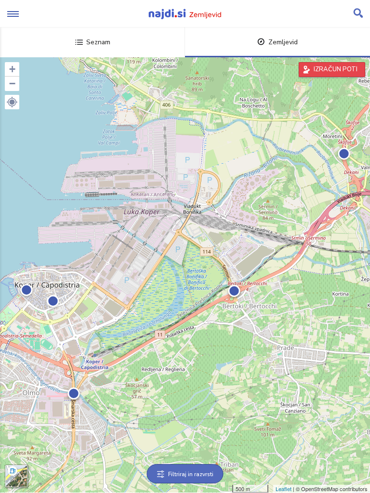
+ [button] (12, 69)
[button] (12, 102)
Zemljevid (283, 42)
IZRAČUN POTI (335, 69)
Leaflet (283, 489)
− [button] (12, 84)
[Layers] (16, 476)
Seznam (98, 42)
